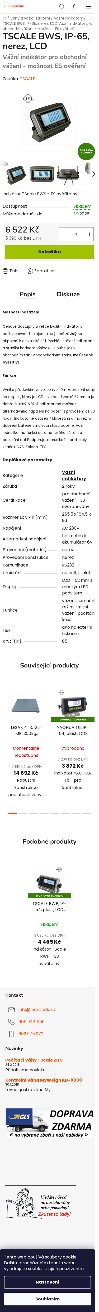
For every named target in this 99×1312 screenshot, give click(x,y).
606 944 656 (31, 1022)
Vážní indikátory (74, 475)
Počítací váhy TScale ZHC (34, 1060)
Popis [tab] (28, 294)
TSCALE (27, 79)
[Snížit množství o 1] (63, 234)
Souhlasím (47, 1299)
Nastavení (47, 1282)
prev (5, 715)
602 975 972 (30, 1034)
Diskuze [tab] (68, 294)
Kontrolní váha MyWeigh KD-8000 (43, 1080)
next (93, 715)
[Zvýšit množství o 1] (89, 234)
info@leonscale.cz (37, 1009)
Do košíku (49, 252)
